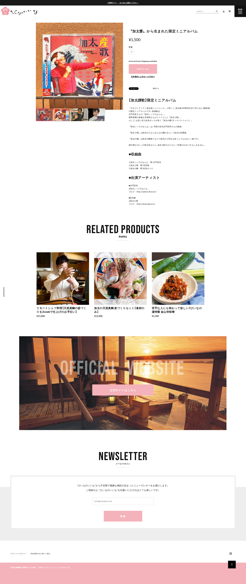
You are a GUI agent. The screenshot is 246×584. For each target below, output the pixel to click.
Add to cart (143, 69)
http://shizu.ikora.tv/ (146, 204)
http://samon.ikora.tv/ (146, 191)
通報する (156, 88)
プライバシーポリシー (18, 554)
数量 (131, 47)
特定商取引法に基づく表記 (40, 554)
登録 (123, 516)
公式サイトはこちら (123, 390)
